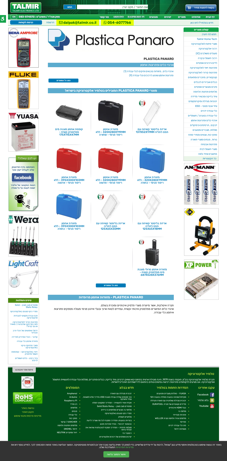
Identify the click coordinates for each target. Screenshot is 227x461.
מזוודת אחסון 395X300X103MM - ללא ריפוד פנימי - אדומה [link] (69, 180)
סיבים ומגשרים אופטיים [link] (205, 86)
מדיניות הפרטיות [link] (125, 447)
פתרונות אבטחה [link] (209, 144)
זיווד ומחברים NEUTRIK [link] (67, 432)
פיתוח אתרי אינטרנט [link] (24, 369)
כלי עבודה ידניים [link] (209, 110)
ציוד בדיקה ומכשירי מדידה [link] (204, 96)
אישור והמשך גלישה (116, 454)
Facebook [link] (203, 394)
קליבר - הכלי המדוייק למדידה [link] (25, 337)
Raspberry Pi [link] (70, 400)
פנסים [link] (74, 411)
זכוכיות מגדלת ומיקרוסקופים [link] (203, 101)
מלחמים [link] (74, 407)
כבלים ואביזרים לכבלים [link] (205, 82)
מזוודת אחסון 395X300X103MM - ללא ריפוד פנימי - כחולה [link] (69, 226)
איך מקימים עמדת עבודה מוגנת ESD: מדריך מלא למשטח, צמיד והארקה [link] (107, 398)
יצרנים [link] (167, 16)
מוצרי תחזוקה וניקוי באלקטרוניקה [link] (29, 346)
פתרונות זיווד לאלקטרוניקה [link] (203, 67)
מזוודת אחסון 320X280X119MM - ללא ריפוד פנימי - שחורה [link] (111, 132)
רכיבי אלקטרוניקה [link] (208, 48)
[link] (26, 7)
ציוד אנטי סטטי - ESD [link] (206, 106)
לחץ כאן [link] (201, 22)
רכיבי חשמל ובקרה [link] (207, 58)
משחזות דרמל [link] (180, 429)
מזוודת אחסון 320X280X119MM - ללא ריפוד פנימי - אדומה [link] (111, 180)
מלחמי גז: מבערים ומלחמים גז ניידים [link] (116, 410)
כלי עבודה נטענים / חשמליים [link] (202, 115)
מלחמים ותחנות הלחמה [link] (205, 91)
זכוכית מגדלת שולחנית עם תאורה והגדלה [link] (168, 400)
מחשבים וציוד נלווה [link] (207, 153)
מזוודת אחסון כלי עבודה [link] (27, 341)
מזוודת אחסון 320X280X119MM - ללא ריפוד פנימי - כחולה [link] (152, 180)
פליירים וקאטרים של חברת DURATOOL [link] (169, 404)
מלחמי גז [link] (182, 411)
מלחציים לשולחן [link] (125, 417)
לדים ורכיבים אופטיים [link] (206, 63)
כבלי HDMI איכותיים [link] (177, 407)
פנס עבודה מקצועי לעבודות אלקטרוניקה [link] (26, 316)
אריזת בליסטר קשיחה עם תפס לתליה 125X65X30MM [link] (110, 226)
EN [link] (13, 16)
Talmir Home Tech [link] (207, 39)
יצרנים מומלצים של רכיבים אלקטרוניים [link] (115, 436)
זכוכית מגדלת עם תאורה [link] (121, 393)
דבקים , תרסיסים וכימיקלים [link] (203, 125)
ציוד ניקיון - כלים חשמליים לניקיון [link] (26, 359)
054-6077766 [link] (119, 22)
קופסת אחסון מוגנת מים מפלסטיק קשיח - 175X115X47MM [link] (69, 132)
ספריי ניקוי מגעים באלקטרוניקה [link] (24, 311)
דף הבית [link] (210, 16)
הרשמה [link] (50, 22)
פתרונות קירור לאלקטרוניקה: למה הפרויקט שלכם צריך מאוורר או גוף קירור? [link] (24, 324)
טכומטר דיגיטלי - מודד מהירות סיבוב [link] (116, 424)
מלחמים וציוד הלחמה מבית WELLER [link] (170, 418)
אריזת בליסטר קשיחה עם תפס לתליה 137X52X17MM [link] (152, 130)
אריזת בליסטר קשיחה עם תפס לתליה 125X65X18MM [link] (152, 226)
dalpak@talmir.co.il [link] (79, 22)
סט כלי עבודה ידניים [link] (177, 425)
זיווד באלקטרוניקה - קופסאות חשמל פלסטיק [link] (24, 353)
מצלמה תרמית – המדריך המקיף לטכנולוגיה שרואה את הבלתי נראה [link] (108, 428)
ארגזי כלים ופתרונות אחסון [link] (204, 120)
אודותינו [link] (196, 16)
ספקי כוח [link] (73, 418)
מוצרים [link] (182, 16)
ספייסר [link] (183, 422)
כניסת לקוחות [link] (25, 22)
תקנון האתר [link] (28, 411)
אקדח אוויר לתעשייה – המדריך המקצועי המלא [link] (112, 402)
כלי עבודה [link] (72, 414)
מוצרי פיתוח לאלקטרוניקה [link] (204, 43)
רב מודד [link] (73, 404)
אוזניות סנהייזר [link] (179, 414)
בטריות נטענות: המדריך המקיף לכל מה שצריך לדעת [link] (109, 420)
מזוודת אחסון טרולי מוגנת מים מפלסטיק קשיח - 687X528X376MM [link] (152, 272)
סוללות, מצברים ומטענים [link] (205, 130)
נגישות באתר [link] (27, 408)
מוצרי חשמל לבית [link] (208, 149)
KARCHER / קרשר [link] (69, 422)
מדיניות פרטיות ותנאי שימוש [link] (27, 415)
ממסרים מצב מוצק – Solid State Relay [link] (26, 306)
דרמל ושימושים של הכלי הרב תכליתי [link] (25, 331)
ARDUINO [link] (118, 16)
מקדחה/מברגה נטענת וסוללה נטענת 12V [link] (168, 397)
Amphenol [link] (72, 393)
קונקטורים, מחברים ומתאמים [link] (202, 77)
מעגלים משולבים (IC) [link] (206, 53)
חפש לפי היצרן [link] (209, 34)
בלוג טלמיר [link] (203, 400)
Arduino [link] (73, 397)
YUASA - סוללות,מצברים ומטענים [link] (171, 393)
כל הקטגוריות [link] (209, 158)
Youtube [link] (204, 405)
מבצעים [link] (153, 16)
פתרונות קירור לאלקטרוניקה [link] (203, 72)
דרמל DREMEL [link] (70, 429)
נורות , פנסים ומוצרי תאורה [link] (204, 139)
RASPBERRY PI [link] (136, 16)
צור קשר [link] (104, 16)
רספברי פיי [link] (127, 433)
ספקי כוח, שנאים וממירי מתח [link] (202, 134)
